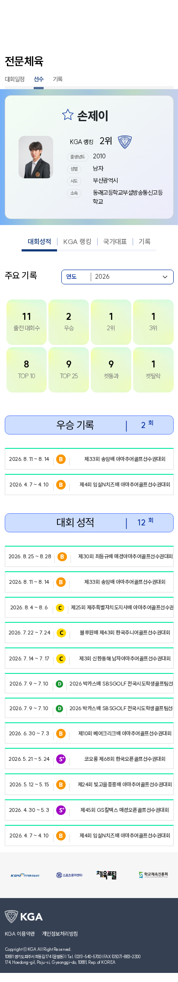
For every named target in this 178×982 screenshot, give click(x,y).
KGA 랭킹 (77, 241)
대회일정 (15, 79)
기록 (58, 79)
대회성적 (39, 241)
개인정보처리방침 (60, 933)
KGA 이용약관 (20, 933)
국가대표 (115, 241)
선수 (39, 79)
